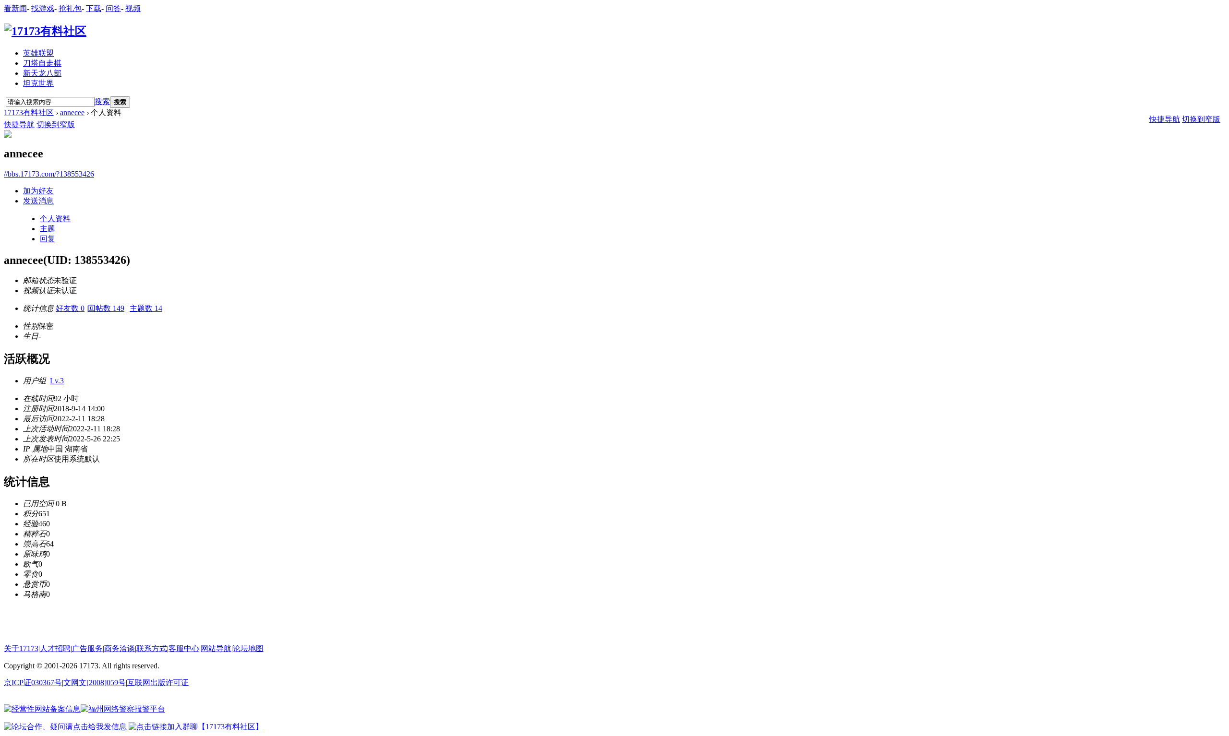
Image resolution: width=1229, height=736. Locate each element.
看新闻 (15, 8)
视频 (133, 8)
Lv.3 (57, 381)
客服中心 (184, 648)
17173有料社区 (29, 112)
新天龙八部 (42, 73)
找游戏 (42, 8)
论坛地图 (248, 648)
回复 (47, 239)
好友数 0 (70, 308)
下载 (93, 8)
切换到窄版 (55, 124)
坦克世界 (38, 83)
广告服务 (87, 648)
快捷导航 (19, 124)
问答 (113, 8)
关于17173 (21, 648)
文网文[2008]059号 (94, 682)
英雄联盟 (38, 53)
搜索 (102, 101)
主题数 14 (146, 308)
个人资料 (55, 218)
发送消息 (38, 201)
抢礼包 (70, 8)
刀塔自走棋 (42, 63)
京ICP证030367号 (33, 682)
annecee (72, 112)
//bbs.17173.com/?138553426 (49, 174)
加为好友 (38, 191)
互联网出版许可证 (158, 682)
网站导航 (216, 648)
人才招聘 (55, 648)
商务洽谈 (119, 648)
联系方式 (151, 648)
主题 (47, 229)
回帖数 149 (106, 308)
